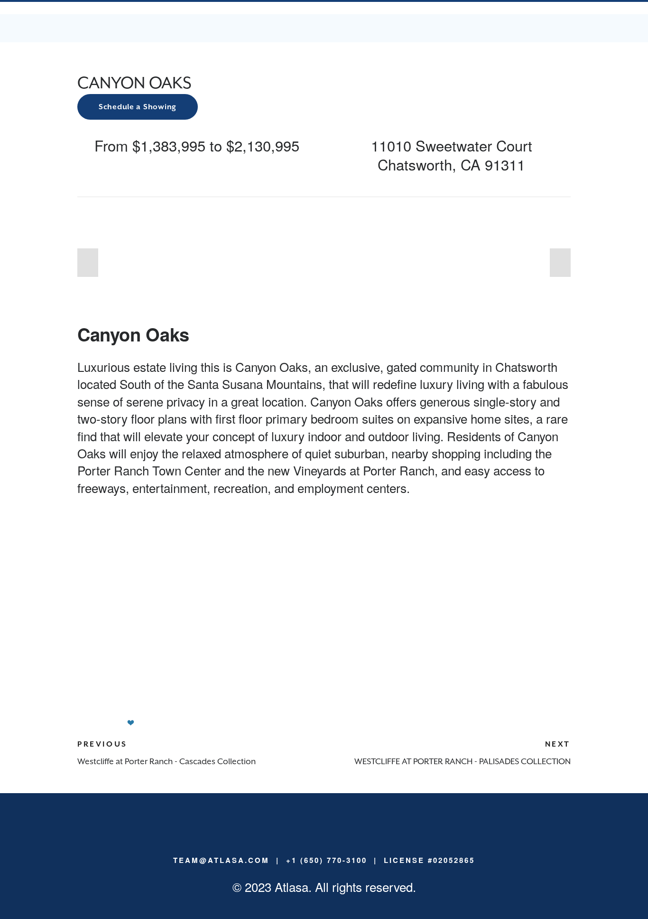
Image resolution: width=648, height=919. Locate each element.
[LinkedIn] (293, 831)
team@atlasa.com (540, 27)
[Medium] (309, 831)
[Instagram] (324, 831)
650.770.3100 (467, 27)
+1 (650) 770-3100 (326, 860)
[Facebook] (339, 831)
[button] (87, 262)
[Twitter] (354, 831)
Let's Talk (313, 27)
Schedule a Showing (137, 107)
